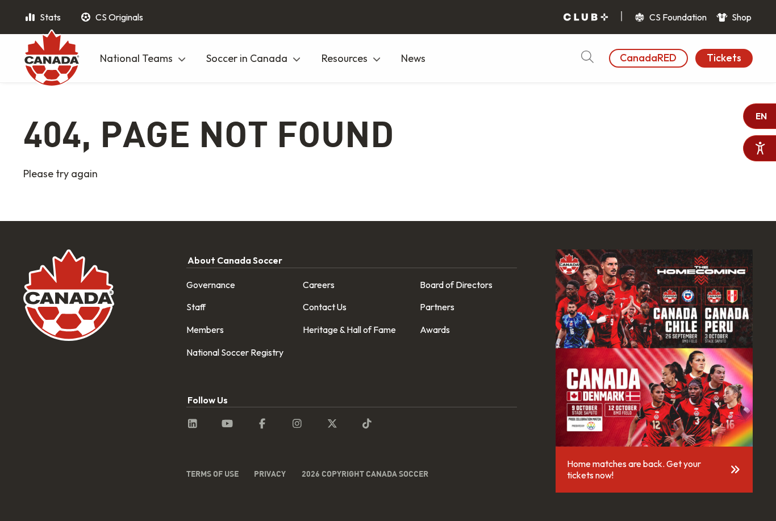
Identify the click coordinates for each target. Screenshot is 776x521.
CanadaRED (648, 57)
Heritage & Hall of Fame (349, 329)
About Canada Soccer (234, 260)
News (413, 58)
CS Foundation (677, 17)
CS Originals (118, 17)
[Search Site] (587, 58)
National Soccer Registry (234, 352)
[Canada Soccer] (51, 60)
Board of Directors (456, 284)
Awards (435, 329)
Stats (49, 17)
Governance (210, 284)
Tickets (724, 57)
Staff (196, 306)
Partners (437, 306)
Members (205, 329)
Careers (319, 284)
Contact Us (325, 306)
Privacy (270, 473)
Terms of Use (212, 473)
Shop (741, 17)
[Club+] (585, 17)
